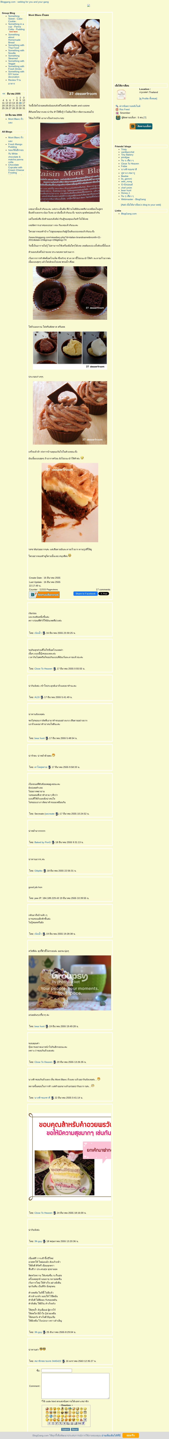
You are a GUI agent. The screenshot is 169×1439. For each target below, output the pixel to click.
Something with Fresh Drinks (16, 67)
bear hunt (39, 738)
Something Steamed (13, 57)
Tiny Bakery (127, 154)
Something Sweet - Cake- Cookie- (15, 19)
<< (3, 93)
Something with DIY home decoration (16, 74)
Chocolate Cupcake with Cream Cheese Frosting (16, 168)
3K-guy (38, 1241)
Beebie (124, 176)
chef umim (126, 187)
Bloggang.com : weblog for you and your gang (24, 1)
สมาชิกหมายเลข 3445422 (48, 1361)
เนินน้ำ (38, 633)
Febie (124, 166)
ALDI (37, 697)
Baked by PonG (42, 842)
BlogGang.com (129, 213)
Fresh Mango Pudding (15, 145)
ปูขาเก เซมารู (128, 173)
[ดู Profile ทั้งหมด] (148, 98)
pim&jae (125, 157)
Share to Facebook (86, 593)
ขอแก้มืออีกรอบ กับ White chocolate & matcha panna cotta (16, 156)
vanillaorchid (127, 152)
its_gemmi (126, 178)
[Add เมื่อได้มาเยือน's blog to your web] (141, 204)
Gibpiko (38, 870)
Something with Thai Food (16, 46)
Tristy (124, 149)
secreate (50, 813)
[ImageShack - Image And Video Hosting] (88, 6)
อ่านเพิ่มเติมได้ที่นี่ (110, 1435)
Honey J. (125, 193)
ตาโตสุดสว (41, 767)
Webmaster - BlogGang (133, 199)
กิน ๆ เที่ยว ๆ (127, 160)
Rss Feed (124, 109)
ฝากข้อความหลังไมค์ (129, 106)
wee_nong (126, 181)
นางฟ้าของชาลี (42, 1097)
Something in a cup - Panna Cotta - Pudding (16, 27)
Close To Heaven (43, 668)
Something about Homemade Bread (14, 38)
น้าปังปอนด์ (127, 184)
